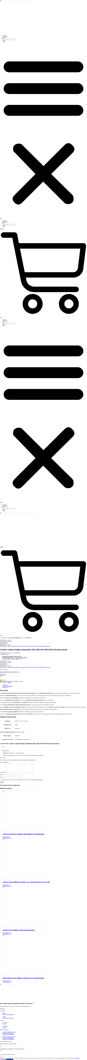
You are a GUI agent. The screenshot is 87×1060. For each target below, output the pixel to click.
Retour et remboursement (8, 1033)
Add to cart (3, 674)
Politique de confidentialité (8, 1034)
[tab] (45, 685)
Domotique (5, 36)
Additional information (8, 686)
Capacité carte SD (4, 672)
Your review (3, 772)
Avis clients (5, 1022)
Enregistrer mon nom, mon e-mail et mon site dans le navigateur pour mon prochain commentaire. (22, 779)
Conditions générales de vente (9, 1032)
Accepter (8, 1059)
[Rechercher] (4, 41)
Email (1, 777)
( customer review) (4, 654)
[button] (43, 131)
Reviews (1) (5, 687)
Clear (18, 672)
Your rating (2, 762)
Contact (4, 1023)
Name (1, 774)
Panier (4, 1013)
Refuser (11, 1059)
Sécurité (4, 35)
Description (5, 685)
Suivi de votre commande (8, 1014)
